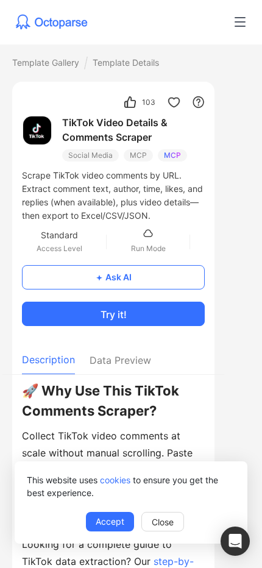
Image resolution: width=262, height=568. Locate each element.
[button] (235, 541)
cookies (115, 480)
